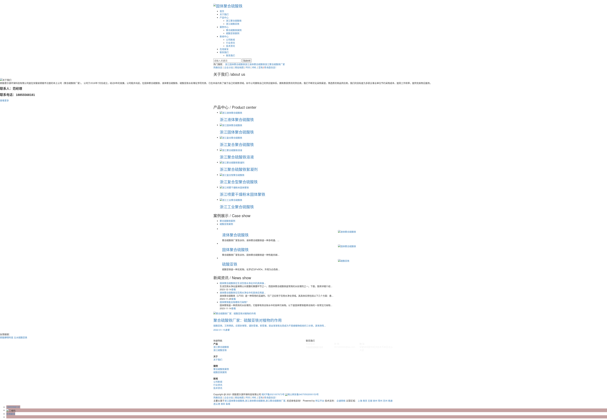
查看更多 (4, 100)
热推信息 (217, 67)
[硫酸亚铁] (365, 260)
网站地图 (239, 67)
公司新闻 (230, 39)
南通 (390, 400)
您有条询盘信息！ (267, 67)
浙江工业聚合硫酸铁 (237, 206)
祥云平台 (319, 400)
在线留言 (224, 49)
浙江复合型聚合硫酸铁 (239, 181)
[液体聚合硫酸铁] (365, 231)
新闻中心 (224, 36)
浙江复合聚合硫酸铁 (237, 144)
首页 (222, 11)
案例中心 (224, 26)
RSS (248, 67)
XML (254, 67)
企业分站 (228, 67)
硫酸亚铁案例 (232, 33)
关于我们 (224, 14)
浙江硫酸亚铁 (232, 23)
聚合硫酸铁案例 (234, 30)
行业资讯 (230, 42)
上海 (360, 400)
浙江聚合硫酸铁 (234, 20)
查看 (233, 289)
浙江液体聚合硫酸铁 (255, 64)
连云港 (216, 403)
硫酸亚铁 (229, 264)
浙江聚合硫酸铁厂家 (275, 64)
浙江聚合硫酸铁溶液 (237, 157)
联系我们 (224, 52)
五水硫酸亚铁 (20, 337)
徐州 (375, 400)
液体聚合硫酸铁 (235, 234)
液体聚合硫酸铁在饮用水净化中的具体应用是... (243, 292)
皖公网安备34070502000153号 (303, 394)
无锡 (370, 400)
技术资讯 (230, 45)
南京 (365, 400)
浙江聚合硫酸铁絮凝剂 (239, 169)
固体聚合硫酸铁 (235, 249)
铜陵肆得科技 (7, 337)
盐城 (228, 403)
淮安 (223, 403)
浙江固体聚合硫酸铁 (235, 64)
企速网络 (341, 400)
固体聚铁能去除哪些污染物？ (234, 302)
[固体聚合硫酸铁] (365, 246)
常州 (380, 400)
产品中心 (224, 17)
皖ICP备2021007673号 (273, 394)
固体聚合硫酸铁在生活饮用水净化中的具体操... (243, 283)
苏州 (385, 400)
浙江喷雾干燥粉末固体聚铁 (242, 194)
